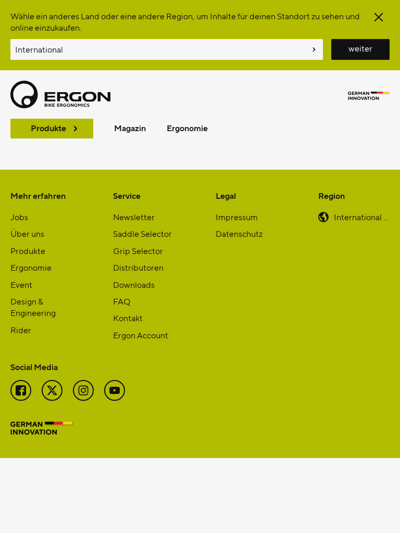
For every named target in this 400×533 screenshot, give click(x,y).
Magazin (130, 127)
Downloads (134, 284)
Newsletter (134, 216)
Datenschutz (239, 233)
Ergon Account (140, 334)
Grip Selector (138, 250)
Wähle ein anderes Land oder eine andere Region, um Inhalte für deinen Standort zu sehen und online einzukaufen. (185, 21)
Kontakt (128, 317)
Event (21, 284)
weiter (360, 48)
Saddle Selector (142, 233)
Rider (20, 329)
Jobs (19, 216)
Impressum (237, 216)
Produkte (48, 127)
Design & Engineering (33, 307)
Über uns (27, 233)
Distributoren (138, 267)
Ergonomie (187, 127)
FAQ (121, 301)
